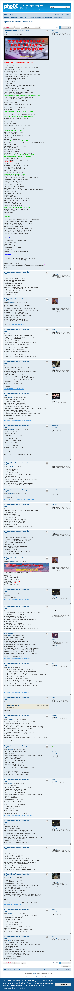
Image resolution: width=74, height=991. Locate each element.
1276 (56, 427)
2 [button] (61, 27)
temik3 (53, 30)
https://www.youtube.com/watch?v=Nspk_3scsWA (18, 815)
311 (56, 506)
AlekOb (53, 697)
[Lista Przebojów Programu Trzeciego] (11, 6)
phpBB (34, 973)
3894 (56, 597)
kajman (53, 779)
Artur (53, 612)
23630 (56, 307)
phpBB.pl (44, 974)
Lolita (53, 936)
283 (56, 849)
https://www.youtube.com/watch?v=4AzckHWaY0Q (18, 458)
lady (53, 663)
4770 (56, 699)
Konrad (53, 367)
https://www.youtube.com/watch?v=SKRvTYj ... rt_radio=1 (20, 692)
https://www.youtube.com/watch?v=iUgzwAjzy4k (17, 420)
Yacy (11, 23)
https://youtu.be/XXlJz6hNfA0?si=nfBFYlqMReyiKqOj (19, 499)
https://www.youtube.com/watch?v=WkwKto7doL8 (18, 658)
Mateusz (15, 23)
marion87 (54, 847)
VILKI (53, 880)
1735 (56, 331)
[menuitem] (12, 14)
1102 (56, 369)
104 (56, 911)
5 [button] (68, 27)
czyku (53, 329)
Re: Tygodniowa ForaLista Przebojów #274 (16, 273)
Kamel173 (54, 504)
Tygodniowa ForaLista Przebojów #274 (19, 22)
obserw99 (54, 751)
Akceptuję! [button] (63, 984)
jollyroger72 (20, 23)
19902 (56, 665)
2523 (56, 641)
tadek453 (54, 399)
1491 (56, 938)
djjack (53, 639)
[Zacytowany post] (19, 705)
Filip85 (53, 531)
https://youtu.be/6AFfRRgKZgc (12, 904)
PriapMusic (54, 715)
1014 (56, 465)
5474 (56, 753)
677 (56, 401)
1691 (56, 717)
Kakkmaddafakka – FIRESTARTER (14, 388)
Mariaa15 (54, 909)
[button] (70, 27)
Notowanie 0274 (9, 633)
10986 (56, 882)
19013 (56, 32)
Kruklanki (54, 595)
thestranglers (55, 425)
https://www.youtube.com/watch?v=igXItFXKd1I (17, 599)
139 (56, 533)
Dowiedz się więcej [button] (19, 988)
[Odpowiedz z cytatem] (47, 31)
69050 (56, 781)
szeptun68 (54, 462)
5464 (56, 614)
